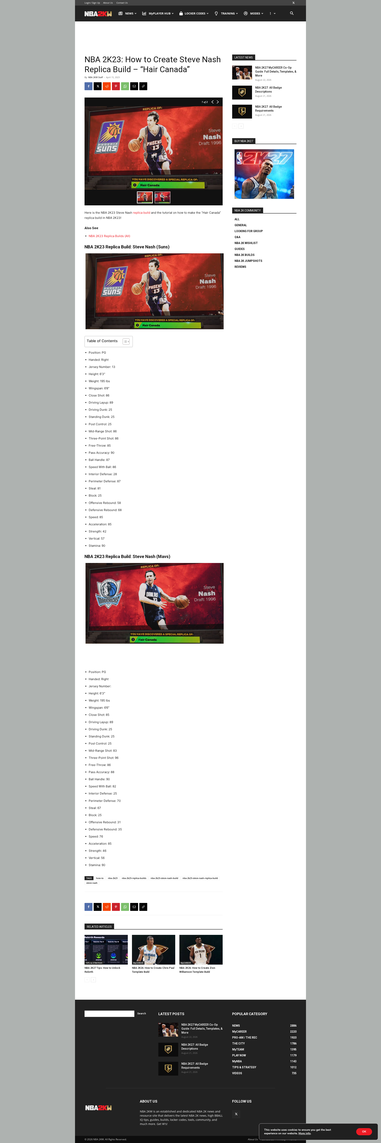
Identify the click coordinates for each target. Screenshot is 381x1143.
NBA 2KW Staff (95, 77)
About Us (108, 2)
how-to (100, 878)
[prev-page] (87, 979)
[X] (293, 3)
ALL (237, 219)
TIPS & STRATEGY (94, 962)
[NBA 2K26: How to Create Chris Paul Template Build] (153, 950)
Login (87, 2)
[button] (291, 14)
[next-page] (93, 979)
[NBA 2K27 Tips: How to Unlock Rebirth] (106, 950)
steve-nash (91, 882)
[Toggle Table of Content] (124, 341)
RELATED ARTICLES (99, 926)
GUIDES (240, 249)
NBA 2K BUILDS (245, 255)
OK (364, 1131)
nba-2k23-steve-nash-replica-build (200, 878)
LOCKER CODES (195, 13)
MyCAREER (138, 962)
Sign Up (96, 2)
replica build (141, 212)
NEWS (129, 13)
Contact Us (122, 2)
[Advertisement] (190, 37)
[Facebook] (88, 86)
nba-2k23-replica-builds (134, 878)
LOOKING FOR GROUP (249, 231)
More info (304, 1133)
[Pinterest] (116, 86)
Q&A (237, 237)
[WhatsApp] (125, 86)
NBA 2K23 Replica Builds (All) (109, 236)
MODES (255, 13)
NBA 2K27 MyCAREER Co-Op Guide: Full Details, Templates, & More (275, 71)
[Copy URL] (143, 86)
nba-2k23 (112, 878)
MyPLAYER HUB (159, 13)
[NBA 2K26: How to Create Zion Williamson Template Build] (201, 950)
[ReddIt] (107, 86)
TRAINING (228, 13)
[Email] (134, 86)
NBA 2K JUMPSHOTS (248, 260)
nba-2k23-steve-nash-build (164, 878)
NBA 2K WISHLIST (246, 243)
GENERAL (241, 225)
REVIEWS (240, 266)
